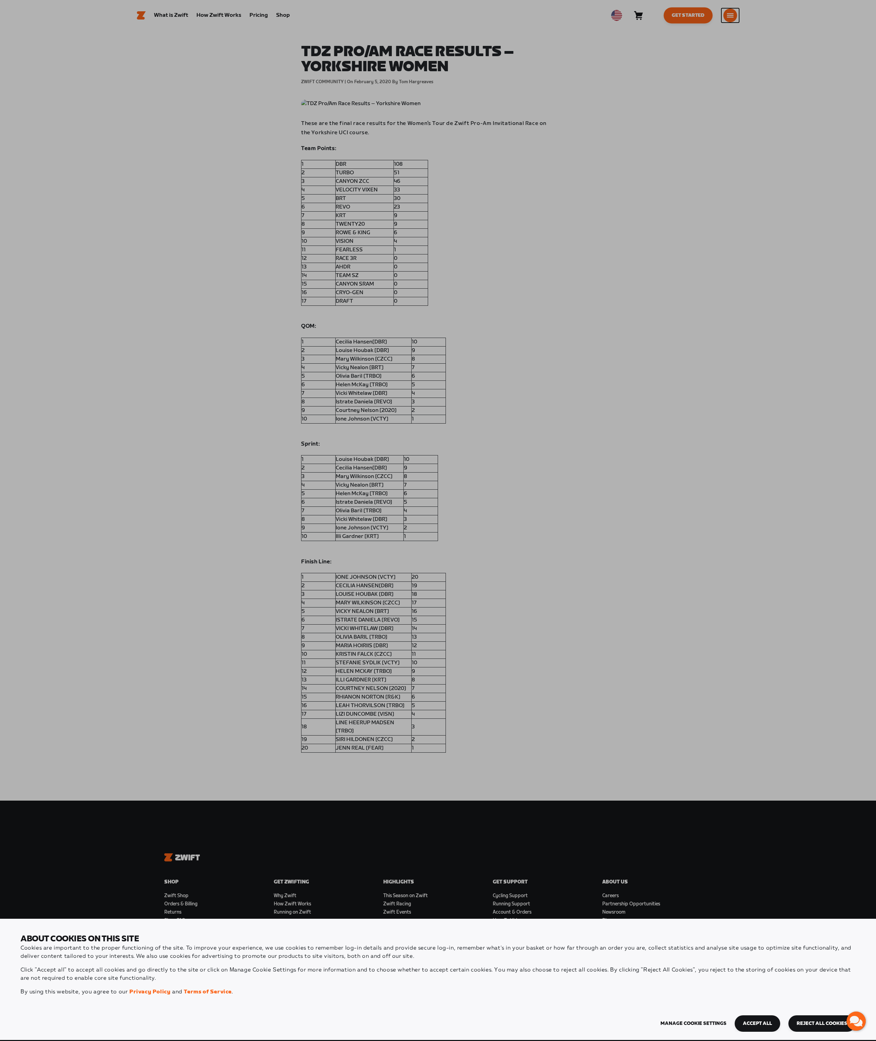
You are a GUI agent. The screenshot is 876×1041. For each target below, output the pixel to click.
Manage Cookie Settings (693, 1023)
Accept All (757, 1023)
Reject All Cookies (822, 1023)
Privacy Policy (149, 992)
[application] (856, 1021)
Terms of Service (208, 992)
